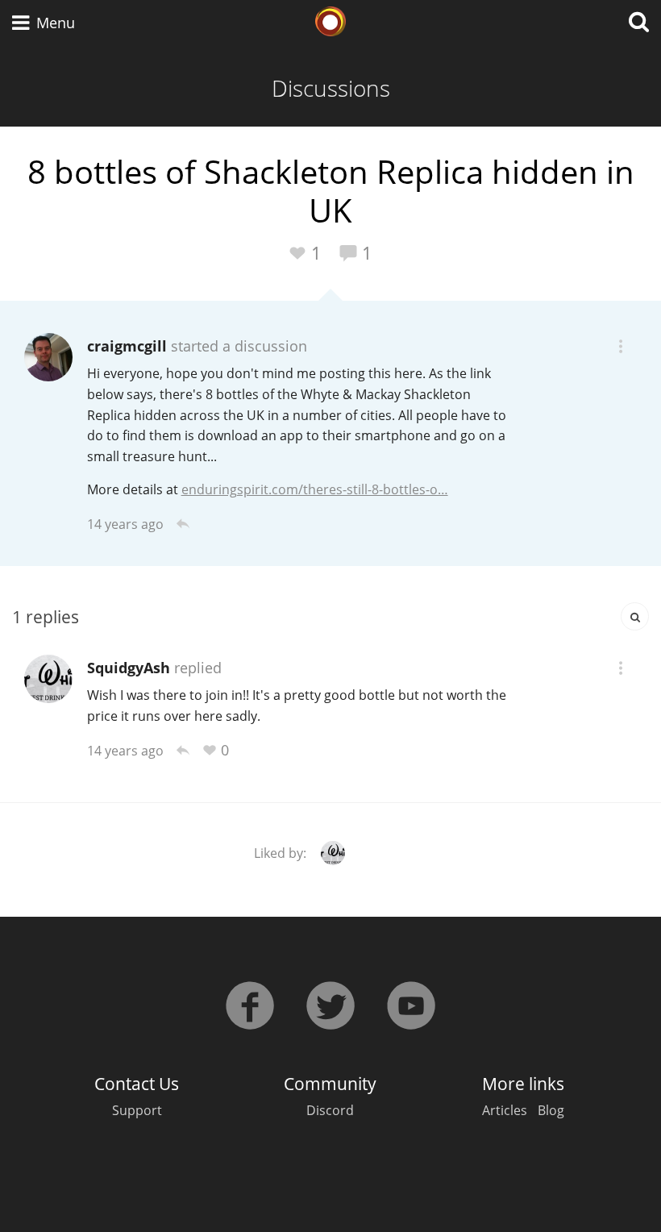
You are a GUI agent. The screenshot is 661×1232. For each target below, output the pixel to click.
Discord (330, 1110)
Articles (504, 1110)
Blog (551, 1110)
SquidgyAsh (128, 667)
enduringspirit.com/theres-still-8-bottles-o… (314, 489)
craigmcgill (127, 346)
